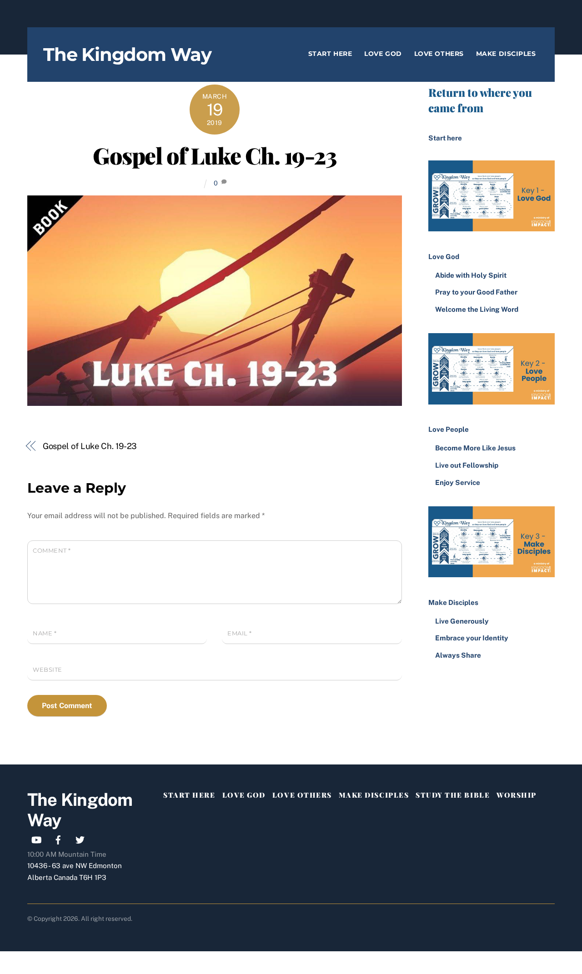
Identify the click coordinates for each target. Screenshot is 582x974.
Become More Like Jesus (475, 448)
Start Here (330, 53)
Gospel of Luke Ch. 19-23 (214, 155)
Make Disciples (506, 53)
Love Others (439, 53)
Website (47, 669)
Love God (382, 53)
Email (239, 633)
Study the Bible (453, 794)
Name (44, 633)
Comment (52, 550)
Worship (517, 794)
